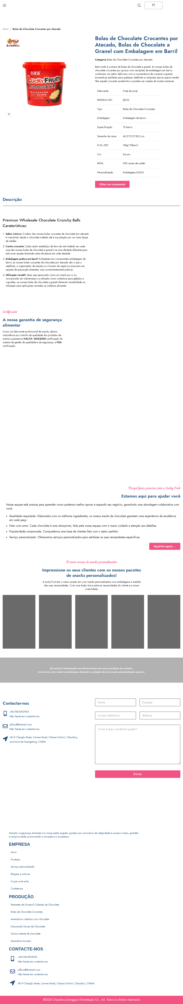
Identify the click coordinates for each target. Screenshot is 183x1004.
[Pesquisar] (139, 5)
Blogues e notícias (20, 874)
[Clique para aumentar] (9, 114)
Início (6, 29)
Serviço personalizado (22, 866)
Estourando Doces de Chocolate (28, 926)
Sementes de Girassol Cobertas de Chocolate (35, 904)
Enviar (137, 774)
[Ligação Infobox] (95, 328)
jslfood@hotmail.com (20, 724)
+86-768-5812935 (19, 711)
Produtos (15, 859)
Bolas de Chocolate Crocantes (27, 912)
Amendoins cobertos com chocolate (30, 919)
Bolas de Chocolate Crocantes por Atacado (37, 29)
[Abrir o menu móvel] (4, 5)
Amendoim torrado (21, 941)
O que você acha (20, 881)
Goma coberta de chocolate (25, 933)
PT (153, 5)
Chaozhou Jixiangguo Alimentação (73, 1000)
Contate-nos (17, 888)
